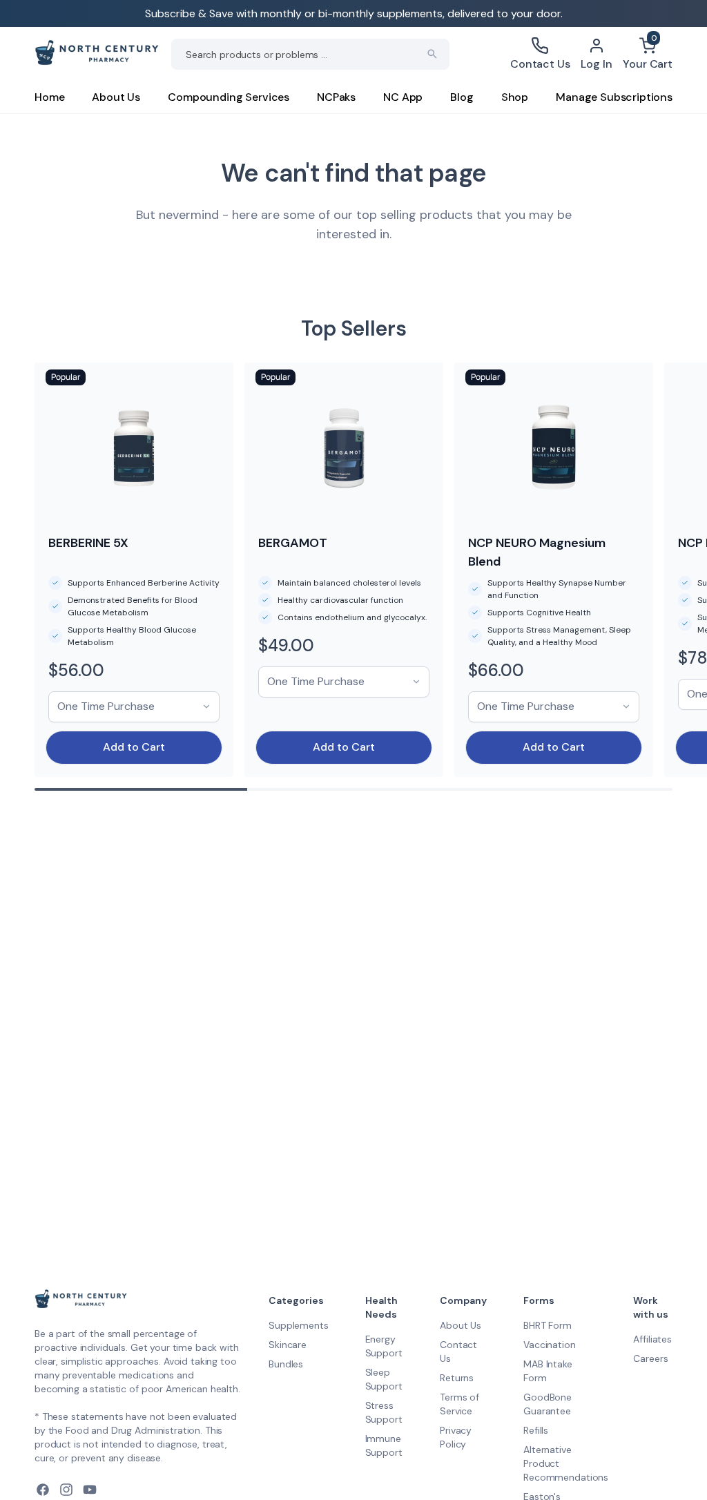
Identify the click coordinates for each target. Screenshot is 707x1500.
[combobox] (310, 54)
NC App (403, 97)
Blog (461, 97)
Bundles (286, 1364)
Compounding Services (228, 97)
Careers (650, 1358)
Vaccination (549, 1344)
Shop (514, 97)
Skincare (288, 1344)
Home (49, 97)
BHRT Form (547, 1325)
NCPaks (336, 97)
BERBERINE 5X (88, 543)
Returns (457, 1378)
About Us (116, 97)
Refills (535, 1430)
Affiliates (652, 1339)
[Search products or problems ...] (432, 54)
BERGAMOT (292, 543)
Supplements (298, 1325)
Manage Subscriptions (614, 97)
